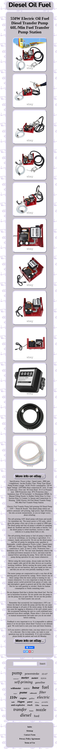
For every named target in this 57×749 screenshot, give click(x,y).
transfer (20, 709)
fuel (45, 687)
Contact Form (29, 735)
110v (13, 697)
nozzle (41, 709)
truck (29, 705)
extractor (16, 678)
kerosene (45, 705)
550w (37, 705)
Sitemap (29, 731)
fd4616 (27, 688)
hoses (31, 711)
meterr (35, 678)
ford (36, 716)
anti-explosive (18, 705)
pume (23, 692)
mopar (15, 693)
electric (43, 697)
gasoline (40, 682)
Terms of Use (30, 743)
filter (42, 692)
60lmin (37, 702)
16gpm (21, 701)
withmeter (16, 688)
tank (13, 702)
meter (25, 677)
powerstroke (32, 673)
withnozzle (33, 693)
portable (45, 702)
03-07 (44, 674)
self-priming (23, 682)
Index (29, 727)
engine (23, 698)
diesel (25, 715)
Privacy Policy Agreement (29, 739)
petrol (29, 702)
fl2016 (43, 678)
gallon (31, 698)
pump (17, 672)
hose (35, 687)
